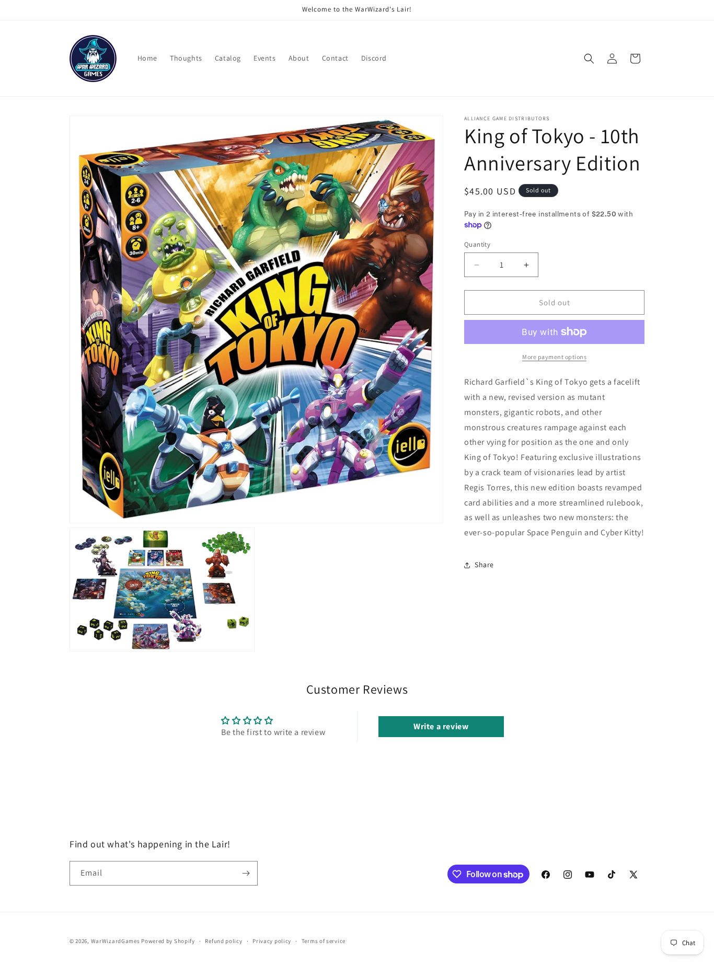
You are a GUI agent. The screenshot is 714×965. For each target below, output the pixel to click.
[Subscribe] (245, 873)
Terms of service (324, 941)
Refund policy (223, 941)
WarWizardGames (115, 941)
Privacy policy (271, 941)
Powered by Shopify (168, 941)
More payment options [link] (554, 357)
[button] (589, 58)
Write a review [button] (440, 725)
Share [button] (484, 564)
